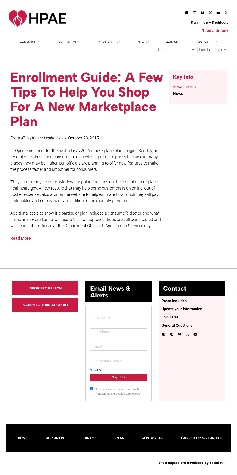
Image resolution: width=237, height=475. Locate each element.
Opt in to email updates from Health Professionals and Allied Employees (117, 391)
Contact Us (205, 42)
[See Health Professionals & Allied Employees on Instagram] (194, 13)
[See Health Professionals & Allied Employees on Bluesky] (202, 13)
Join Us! (172, 42)
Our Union (28, 42)
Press (118, 438)
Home (23, 438)
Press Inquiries (174, 301)
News (142, 42)
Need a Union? (214, 30)
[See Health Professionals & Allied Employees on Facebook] (186, 13)
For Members (107, 42)
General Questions (177, 325)
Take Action (66, 42)
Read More (20, 238)
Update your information (182, 309)
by (191, 463)
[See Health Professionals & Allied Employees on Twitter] (210, 13)
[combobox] (173, 49)
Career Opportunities (201, 438)
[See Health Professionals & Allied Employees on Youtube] (218, 13)
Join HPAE (170, 317)
